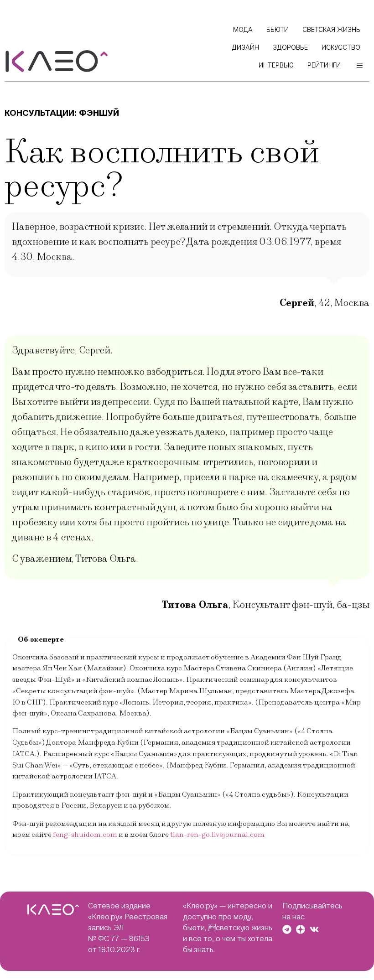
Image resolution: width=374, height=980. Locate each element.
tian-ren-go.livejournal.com (217, 834)
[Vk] (314, 929)
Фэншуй (99, 113)
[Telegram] (286, 929)
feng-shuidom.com (85, 834)
